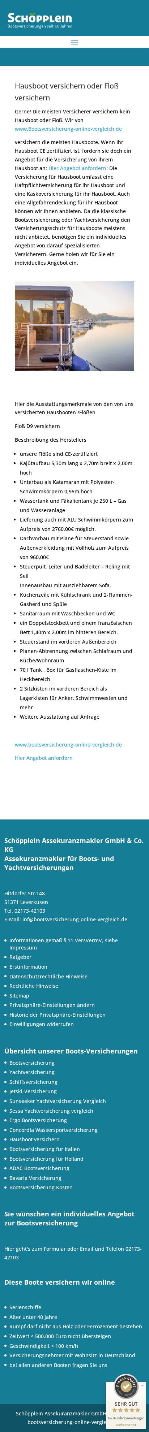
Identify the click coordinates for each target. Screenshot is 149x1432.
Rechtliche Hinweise (33, 985)
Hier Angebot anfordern (77, 168)
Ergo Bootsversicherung (38, 1120)
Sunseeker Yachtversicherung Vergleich (57, 1101)
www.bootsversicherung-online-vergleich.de (68, 744)
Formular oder (62, 1248)
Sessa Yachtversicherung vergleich (51, 1110)
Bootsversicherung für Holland (46, 1158)
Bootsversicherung (32, 1062)
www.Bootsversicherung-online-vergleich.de (68, 128)
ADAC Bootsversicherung (39, 1168)
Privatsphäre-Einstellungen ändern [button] (52, 1004)
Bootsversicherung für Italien (44, 1149)
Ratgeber (20, 956)
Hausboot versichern (34, 1139)
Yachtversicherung (32, 1072)
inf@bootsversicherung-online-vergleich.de (74, 919)
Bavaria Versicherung (35, 1177)
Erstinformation (28, 966)
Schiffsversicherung (33, 1081)
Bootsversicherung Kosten (41, 1187)
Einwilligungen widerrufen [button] (41, 1024)
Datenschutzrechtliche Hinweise (48, 976)
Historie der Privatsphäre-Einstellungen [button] (57, 1014)
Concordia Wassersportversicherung (53, 1129)
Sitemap (19, 995)
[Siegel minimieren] (142, 1385)
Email (86, 1248)
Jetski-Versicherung (33, 1091)
